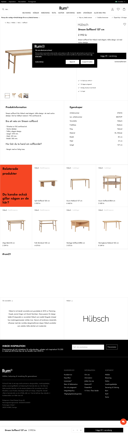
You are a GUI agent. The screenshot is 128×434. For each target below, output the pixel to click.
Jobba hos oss (89, 381)
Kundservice (68, 374)
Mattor (107, 381)
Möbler (107, 374)
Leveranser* (68, 381)
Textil (106, 394)
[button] (121, 1)
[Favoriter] (118, 9)
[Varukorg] (124, 9)
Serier (107, 397)
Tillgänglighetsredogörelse (73, 394)
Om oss (87, 374)
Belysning (108, 378)
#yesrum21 (88, 384)
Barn (106, 390)
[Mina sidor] (112, 9)
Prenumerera (112, 347)
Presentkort (88, 387)
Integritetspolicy (69, 390)
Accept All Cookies (87, 62)
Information (88, 378)
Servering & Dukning (112, 387)
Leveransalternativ (120, 62)
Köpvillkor (67, 378)
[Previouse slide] (9, 60)
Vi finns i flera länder (91, 390)
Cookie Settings (39, 62)
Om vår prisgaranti (70, 387)
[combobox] (120, 1)
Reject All (72, 62)
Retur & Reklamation (71, 384)
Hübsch (119, 121)
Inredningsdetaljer (111, 384)
